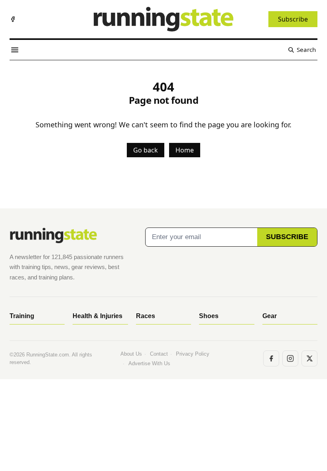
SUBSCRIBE (287, 237)
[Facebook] (13, 19)
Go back (145, 150)
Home (184, 150)
